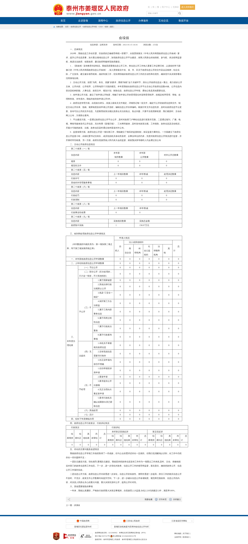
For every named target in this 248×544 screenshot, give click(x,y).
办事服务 (143, 20)
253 (154, 45)
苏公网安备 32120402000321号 (124, 536)
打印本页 (163, 499)
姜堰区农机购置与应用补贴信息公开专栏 (131, 527)
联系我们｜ (187, 537)
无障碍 (176, 7)
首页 (63, 20)
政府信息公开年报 (90, 27)
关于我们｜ (187, 533)
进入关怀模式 (187, 7)
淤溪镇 (77, 505)
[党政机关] (56, 536)
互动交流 (163, 20)
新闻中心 (103, 20)
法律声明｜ (178, 537)
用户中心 (166, 7)
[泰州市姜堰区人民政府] (91, 10)
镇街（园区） (110, 27)
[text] (161, 13)
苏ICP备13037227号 (102, 536)
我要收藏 (148, 499)
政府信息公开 (123, 20)
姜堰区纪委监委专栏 (83, 527)
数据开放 (183, 20)
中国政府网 (84, 521)
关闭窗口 (177, 499)
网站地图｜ (178, 533)
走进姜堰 (83, 20)
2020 (101, 27)
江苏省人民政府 (133, 521)
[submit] (179, 13)
